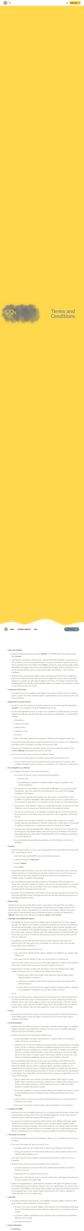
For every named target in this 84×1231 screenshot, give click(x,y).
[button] (9, 3)
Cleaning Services (24, 629)
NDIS (35, 629)
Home (12, 629)
